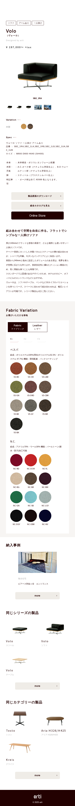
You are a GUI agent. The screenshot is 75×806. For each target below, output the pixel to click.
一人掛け (38, 23)
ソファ (11, 23)
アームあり (24, 23)
